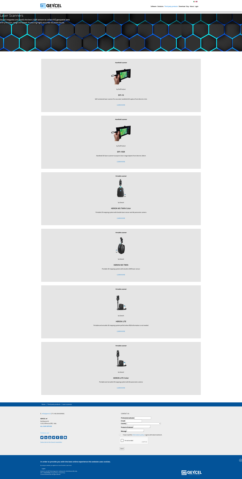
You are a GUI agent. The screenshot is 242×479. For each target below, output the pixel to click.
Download (182, 6)
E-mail (123, 421)
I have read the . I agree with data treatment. (142, 435)
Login (196, 6)
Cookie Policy (62, 473)
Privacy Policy (54, 473)
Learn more (69, 465)
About (192, 6)
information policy (138, 435)
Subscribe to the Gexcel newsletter (51, 442)
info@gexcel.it (46, 414)
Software (153, 6)
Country (123, 423)
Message (123, 431)
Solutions (160, 6)
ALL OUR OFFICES (46, 426)
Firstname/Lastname (127, 418)
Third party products (171, 6)
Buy (187, 6)
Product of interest (127, 427)
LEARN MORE (121, 105)
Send (122, 449)
